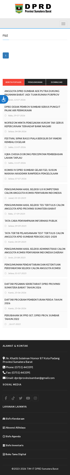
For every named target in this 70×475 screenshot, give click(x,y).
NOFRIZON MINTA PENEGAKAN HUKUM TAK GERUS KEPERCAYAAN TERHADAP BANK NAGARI (34, 124)
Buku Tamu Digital (15, 454)
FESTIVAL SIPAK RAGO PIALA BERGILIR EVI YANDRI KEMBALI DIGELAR (33, 140)
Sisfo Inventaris (14, 445)
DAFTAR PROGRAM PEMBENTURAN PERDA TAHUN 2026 (33, 301)
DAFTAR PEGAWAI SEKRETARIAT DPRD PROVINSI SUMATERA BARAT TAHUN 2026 (32, 285)
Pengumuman (35, 82)
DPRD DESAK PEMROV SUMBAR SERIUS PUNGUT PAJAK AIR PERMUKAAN (32, 108)
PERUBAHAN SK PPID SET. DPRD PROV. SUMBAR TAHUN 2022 (31, 317)
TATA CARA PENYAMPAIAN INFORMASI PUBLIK (30, 220)
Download (56, 82)
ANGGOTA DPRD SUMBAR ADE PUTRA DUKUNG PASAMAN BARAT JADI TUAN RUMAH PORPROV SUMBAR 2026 (31, 95)
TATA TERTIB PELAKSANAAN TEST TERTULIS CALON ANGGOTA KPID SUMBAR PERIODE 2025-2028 (34, 235)
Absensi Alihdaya (15, 427)
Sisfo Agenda (12, 436)
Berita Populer (13, 82)
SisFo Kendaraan (14, 418)
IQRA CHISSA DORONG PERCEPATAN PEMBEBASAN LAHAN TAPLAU (33, 156)
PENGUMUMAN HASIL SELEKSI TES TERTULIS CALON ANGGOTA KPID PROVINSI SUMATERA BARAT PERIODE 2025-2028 (34, 209)
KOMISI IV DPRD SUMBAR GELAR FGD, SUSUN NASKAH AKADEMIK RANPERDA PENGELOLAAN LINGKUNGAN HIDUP (31, 174)
